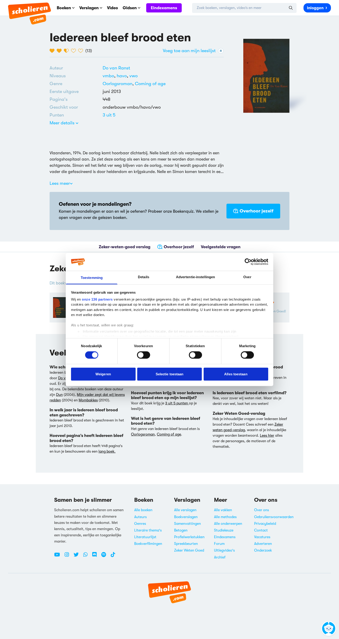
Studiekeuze (223, 530)
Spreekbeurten (186, 544)
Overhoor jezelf (257, 211)
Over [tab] (247, 277)
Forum (219, 544)
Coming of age (150, 83)
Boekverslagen (186, 517)
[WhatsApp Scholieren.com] (87, 556)
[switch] (143, 355)
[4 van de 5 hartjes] (74, 51)
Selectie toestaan (170, 374)
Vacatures (262, 537)
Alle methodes (225, 517)
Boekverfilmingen (148, 544)
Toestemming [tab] (92, 278)
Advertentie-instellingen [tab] (195, 277)
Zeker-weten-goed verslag (124, 247)
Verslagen (89, 8)
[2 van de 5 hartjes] (60, 51)
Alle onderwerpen (228, 524)
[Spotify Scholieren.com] (105, 556)
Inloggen (315, 8)
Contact (261, 530)
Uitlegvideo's (224, 550)
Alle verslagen (185, 510)
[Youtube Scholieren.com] (58, 556)
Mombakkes (88, 400)
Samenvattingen (187, 524)
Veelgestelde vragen (221, 247)
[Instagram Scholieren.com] (68, 556)
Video (112, 8)
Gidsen (130, 8)
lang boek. (107, 451)
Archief (220, 557)
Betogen (180, 530)
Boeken (64, 8)
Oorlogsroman (117, 83)
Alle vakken (223, 510)
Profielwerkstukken (189, 537)
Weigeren (103, 374)
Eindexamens (164, 8)
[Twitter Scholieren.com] (78, 556)
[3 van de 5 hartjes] (67, 51)
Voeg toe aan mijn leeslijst (189, 50)
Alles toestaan (235, 374)
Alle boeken (143, 510)
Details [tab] (143, 277)
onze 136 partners (97, 299)
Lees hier (267, 435)
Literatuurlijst (145, 537)
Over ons (261, 510)
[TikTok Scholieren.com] (113, 556)
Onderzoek (263, 550)
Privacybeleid (265, 524)
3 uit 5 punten (177, 403)
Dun (59, 395)
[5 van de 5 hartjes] (81, 51)
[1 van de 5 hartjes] (53, 51)
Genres (140, 524)
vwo (133, 75)
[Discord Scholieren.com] (96, 556)
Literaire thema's (148, 530)
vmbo (110, 75)
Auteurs (140, 517)
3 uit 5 (109, 115)
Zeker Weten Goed (189, 550)
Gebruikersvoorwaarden (274, 517)
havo (123, 75)
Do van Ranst (116, 68)
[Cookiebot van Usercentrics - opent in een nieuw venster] (248, 261)
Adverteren (263, 544)
